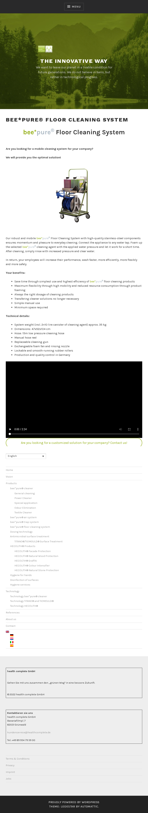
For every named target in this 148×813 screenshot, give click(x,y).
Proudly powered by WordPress (74, 802)
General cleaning (24, 493)
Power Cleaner (23, 498)
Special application (25, 503)
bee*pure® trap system (24, 522)
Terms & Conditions (18, 758)
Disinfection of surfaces (24, 580)
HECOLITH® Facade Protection (32, 551)
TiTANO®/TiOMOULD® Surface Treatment (38, 541)
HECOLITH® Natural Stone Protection (36, 570)
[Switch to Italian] (76, 642)
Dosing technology (21, 531)
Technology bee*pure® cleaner (28, 596)
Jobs (8, 778)
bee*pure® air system (23, 517)
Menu (76, 6)
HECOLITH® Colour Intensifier (32, 565)
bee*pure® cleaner (21, 488)
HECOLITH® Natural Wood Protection (36, 556)
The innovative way (74, 61)
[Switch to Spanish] (76, 646)
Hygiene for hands (21, 575)
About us (11, 619)
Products (11, 483)
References (13, 612)
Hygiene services (20, 584)
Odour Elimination (25, 507)
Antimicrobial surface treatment (29, 536)
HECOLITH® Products (22, 546)
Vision (9, 476)
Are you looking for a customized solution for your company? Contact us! (74, 443)
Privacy (10, 765)
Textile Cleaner (23, 512)
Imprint (10, 772)
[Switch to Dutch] (76, 639)
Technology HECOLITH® (24, 605)
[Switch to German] (76, 635)
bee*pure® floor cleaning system (30, 526)
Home (9, 470)
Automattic (89, 806)
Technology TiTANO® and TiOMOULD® (32, 601)
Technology (12, 591)
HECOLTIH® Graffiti (25, 560)
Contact (11, 625)
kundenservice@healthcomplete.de (29, 732)
